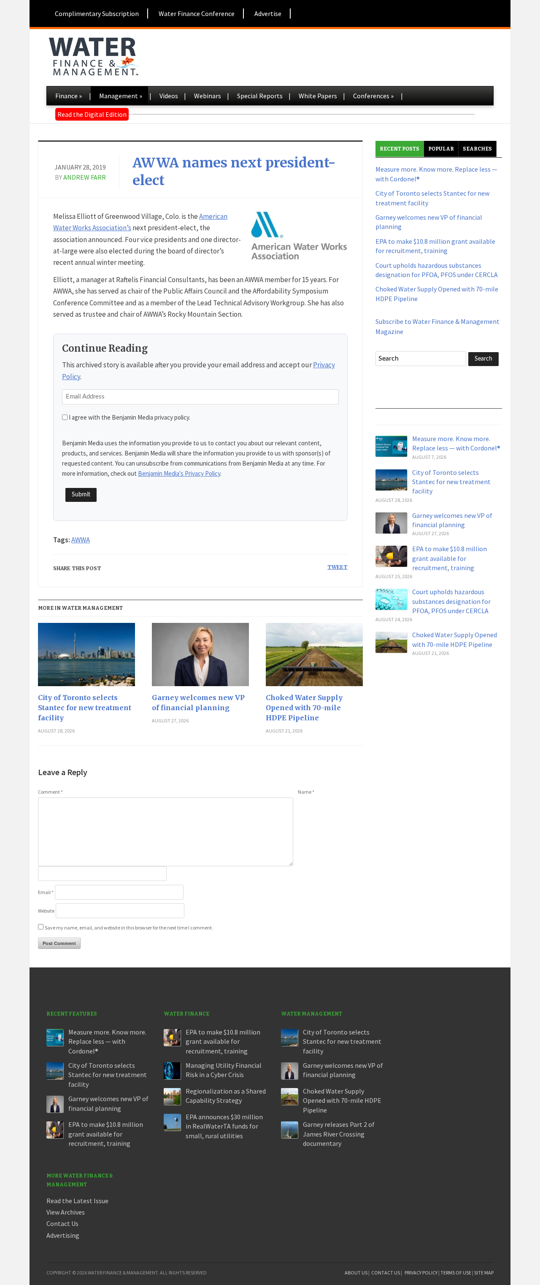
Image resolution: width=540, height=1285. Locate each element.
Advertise (267, 13)
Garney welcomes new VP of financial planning (198, 702)
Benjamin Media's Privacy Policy (179, 473)
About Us (356, 1272)
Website (46, 911)
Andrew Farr (84, 177)
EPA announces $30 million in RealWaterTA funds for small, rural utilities (224, 1126)
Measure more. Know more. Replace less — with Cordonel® (107, 1041)
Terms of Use (455, 1272)
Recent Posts (399, 149)
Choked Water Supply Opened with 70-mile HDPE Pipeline (304, 707)
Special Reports (260, 96)
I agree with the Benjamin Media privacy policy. (129, 417)
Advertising (62, 1235)
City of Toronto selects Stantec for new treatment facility (84, 707)
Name (306, 792)
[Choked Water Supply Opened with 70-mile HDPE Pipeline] (314, 657)
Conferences (373, 96)
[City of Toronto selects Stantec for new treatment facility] (86, 657)
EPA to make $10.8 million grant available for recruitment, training (449, 558)
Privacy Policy (421, 1272)
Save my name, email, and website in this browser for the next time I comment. (129, 927)
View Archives (65, 1212)
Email (46, 892)
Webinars (207, 96)
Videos (168, 96)
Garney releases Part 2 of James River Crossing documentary (339, 1134)
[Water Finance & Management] (93, 54)
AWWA (80, 539)
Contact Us (62, 1223)
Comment (50, 792)
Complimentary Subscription (97, 13)
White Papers (318, 96)
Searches (477, 149)
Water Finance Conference (197, 13)
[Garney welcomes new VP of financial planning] (200, 657)
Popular (441, 149)
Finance (68, 96)
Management (120, 96)
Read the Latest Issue (77, 1200)
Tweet (337, 567)
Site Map (484, 1272)
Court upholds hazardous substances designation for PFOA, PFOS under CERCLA (451, 601)
